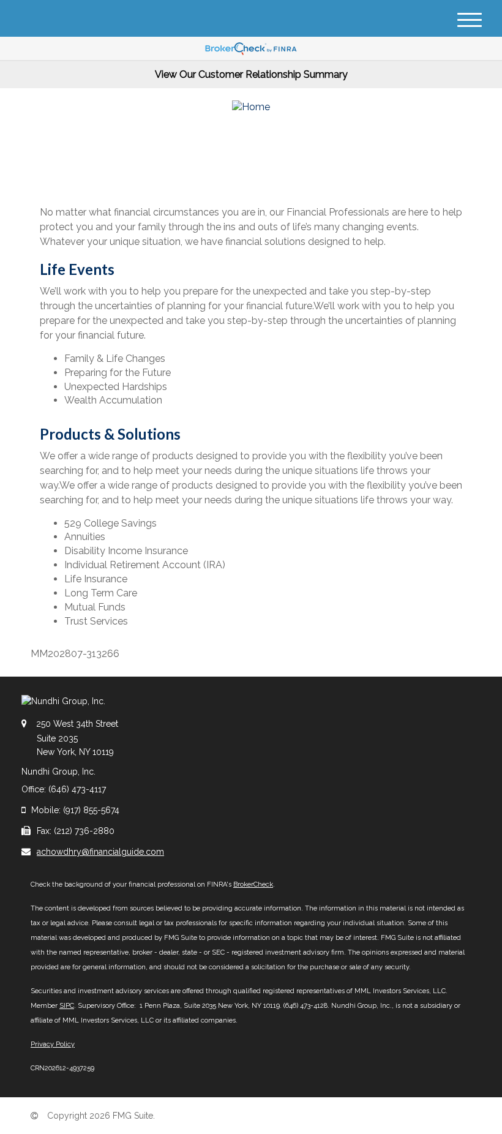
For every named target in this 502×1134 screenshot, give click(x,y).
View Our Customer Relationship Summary (251, 74)
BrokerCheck (253, 884)
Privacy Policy (53, 1044)
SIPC (66, 1006)
